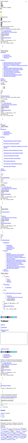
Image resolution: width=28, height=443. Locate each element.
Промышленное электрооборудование (13, 69)
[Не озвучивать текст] (1, 25)
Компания (3, 52)
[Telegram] (16, 317)
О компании (7, 55)
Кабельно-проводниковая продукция (13, 68)
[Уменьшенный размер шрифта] (1, 2)
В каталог (3, 427)
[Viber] (10, 317)
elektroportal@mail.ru (6, 37)
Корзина (3, 410)
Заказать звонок (4, 34)
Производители (8, 56)
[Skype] (14, 317)
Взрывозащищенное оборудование (12, 62)
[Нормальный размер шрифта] (2, 4)
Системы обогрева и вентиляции (12, 72)
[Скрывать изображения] (1, 20)
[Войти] (1, 93)
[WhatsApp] (12, 317)
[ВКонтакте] (4, 86)
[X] (8, 317)
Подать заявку (4, 51)
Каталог (3, 60)
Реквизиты (6, 57)
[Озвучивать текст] (1, 23)
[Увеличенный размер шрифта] (2, 6)
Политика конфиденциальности (9, 397)
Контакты (3, 80)
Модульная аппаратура (9, 73)
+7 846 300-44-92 (7, 30)
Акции (2, 78)
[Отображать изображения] (1, 18)
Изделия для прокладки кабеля (11, 64)
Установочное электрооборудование (13, 74)
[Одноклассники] (3, 317)
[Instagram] (4, 88)
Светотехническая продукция (11, 70)
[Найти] (2, 181)
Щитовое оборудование (10, 76)
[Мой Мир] (6, 317)
